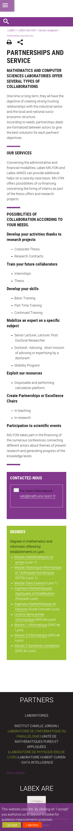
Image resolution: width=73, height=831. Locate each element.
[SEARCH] (7, 21)
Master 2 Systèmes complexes (37, 645)
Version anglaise (47, 30)
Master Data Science (29, 583)
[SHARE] (21, 43)
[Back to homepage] (36, 8)
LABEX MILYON (27, 30)
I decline (32, 825)
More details (16, 772)
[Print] (10, 43)
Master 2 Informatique (30, 635)
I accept (11, 825)
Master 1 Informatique (30, 624)
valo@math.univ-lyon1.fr (38, 496)
